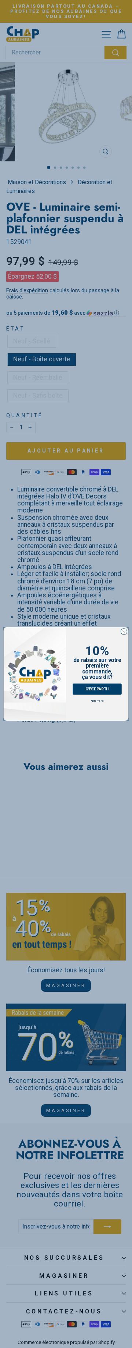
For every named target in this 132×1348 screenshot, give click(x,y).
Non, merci (97, 700)
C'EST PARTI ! (97, 689)
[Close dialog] (124, 632)
